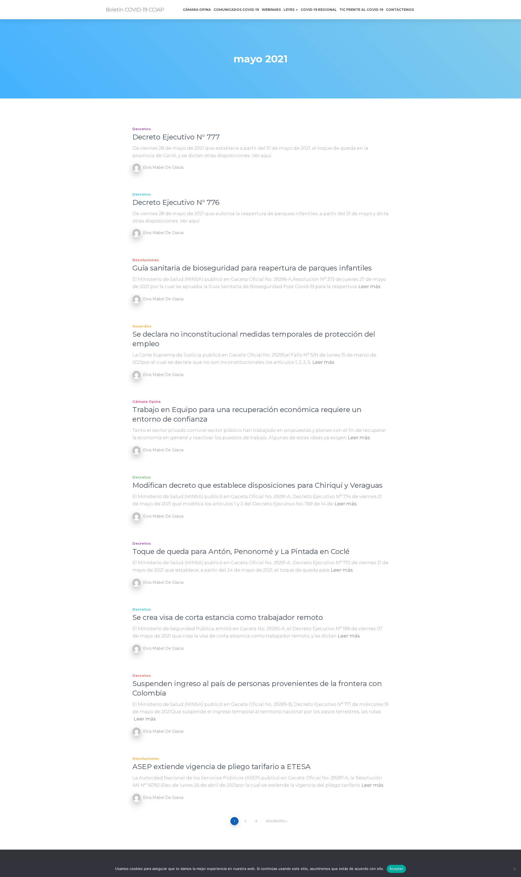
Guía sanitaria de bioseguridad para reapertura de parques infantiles (252, 268)
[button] (296, 10)
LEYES (289, 10)
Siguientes (275, 821)
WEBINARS (271, 10)
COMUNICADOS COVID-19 (236, 10)
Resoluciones (145, 260)
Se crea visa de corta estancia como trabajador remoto (227, 617)
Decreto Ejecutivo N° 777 (176, 137)
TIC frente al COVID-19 (361, 10)
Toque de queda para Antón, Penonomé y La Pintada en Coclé (241, 551)
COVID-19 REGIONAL (319, 10)
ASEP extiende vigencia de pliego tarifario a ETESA (221, 766)
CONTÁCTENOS (400, 10)
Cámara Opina (197, 10)
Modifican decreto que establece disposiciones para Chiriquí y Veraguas (257, 485)
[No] (514, 869)
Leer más (369, 286)
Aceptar (396, 868)
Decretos (141, 129)
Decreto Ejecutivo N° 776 (176, 202)
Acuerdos (141, 326)
